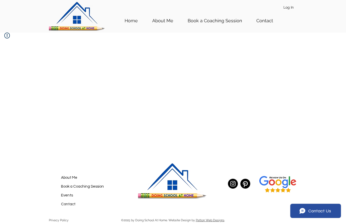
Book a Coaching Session (82, 186)
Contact (68, 204)
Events (67, 195)
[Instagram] (233, 184)
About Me (69, 178)
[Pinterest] (245, 184)
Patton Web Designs (210, 220)
